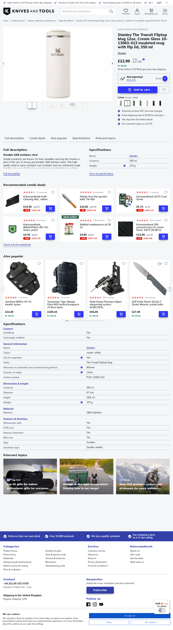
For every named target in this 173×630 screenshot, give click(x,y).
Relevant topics (106, 138)
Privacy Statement (97, 562)
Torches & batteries (55, 558)
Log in (137, 13)
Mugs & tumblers (66, 21)
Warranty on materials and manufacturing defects (30, 367)
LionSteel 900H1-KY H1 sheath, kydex (18, 303)
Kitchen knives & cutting (15, 565)
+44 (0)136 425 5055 (16, 583)
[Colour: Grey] (120, 103)
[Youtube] (101, 604)
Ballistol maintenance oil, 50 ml (95, 226)
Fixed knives (9, 554)
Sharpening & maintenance (17, 562)
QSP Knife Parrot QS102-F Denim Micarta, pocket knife (147, 303)
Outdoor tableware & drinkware (42, 21)
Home (5, 21)
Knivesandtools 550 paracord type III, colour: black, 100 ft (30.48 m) (150, 227)
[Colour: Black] (160, 103)
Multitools (8, 558)
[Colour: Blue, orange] (153, 103)
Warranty (93, 554)
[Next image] (112, 63)
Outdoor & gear (18, 21)
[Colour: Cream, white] (127, 103)
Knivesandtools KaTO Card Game (151, 198)
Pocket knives (10, 550)
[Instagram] (95, 604)
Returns (92, 558)
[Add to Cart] (50, 208)
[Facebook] (88, 604)
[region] (57, 69)
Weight (93, 165)
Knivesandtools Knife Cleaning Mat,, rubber (35, 198)
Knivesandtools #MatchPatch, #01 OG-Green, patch (36, 227)
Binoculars (50, 562)
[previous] (8, 288)
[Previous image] (3, 63)
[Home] (28, 10)
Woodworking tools (55, 565)
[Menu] (168, 601)
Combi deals (37, 138)
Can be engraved (12, 357)
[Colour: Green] (140, 103)
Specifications (81, 138)
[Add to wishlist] (164, 89)
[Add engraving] (165, 78)
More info (131, 80)
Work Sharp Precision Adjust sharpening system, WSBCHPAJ (106, 304)
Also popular (59, 138)
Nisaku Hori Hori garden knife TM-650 (93, 198)
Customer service (96, 550)
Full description (14, 138)
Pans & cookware (12, 569)
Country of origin (12, 372)
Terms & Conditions (98, 565)
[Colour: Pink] (147, 103)
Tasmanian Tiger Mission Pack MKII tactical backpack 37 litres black (63, 304)
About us (135, 550)
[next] (164, 288)
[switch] (161, 610)
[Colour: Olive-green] (134, 103)
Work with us (137, 562)
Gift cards (135, 554)
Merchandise (136, 558)
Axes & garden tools (55, 554)
